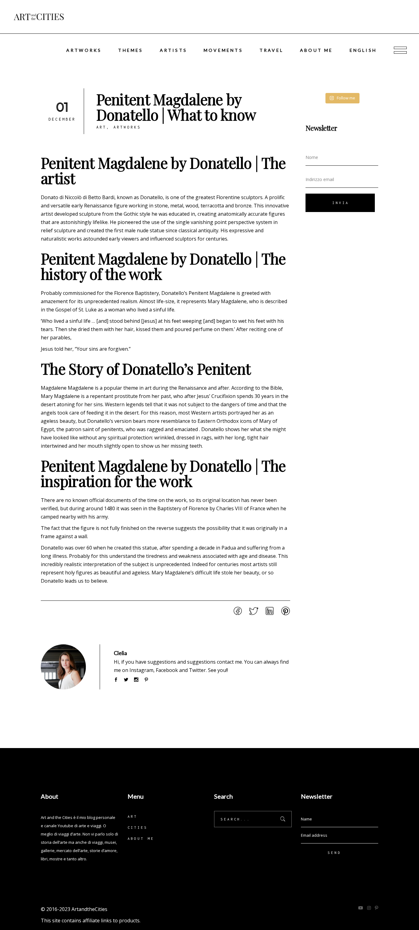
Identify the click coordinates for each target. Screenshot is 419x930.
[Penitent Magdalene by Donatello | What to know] (63, 666)
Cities (138, 827)
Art (101, 127)
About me (141, 838)
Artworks (127, 127)
